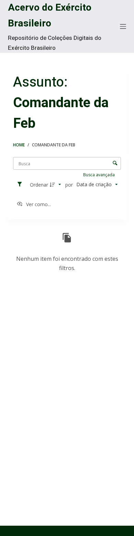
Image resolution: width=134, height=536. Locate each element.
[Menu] (123, 26)
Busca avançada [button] (99, 175)
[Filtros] (21, 184)
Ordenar (39, 184)
